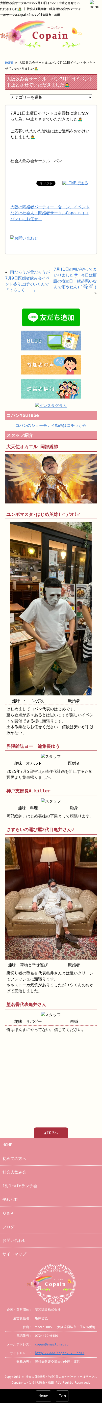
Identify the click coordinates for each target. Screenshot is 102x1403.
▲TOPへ (51, 1132)
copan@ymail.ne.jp (52, 1344)
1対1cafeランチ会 (19, 1186)
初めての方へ (14, 1158)
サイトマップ (14, 1254)
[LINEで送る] (75, 183)
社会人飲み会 (14, 1172)
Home (43, 1396)
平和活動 (10, 1199)
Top (62, 1396)
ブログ (8, 1226)
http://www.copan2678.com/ (59, 1353)
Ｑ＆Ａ (8, 1213)
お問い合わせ (14, 1240)
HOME (9, 62)
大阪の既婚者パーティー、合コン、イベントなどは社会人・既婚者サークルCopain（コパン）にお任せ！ (50, 213)
